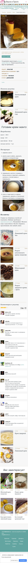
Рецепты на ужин (27, 7)
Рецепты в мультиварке (2, 7)
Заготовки (8, 541)
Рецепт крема (5, 56)
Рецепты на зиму (21, 7)
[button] (26, 2)
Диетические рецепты (25, 6)
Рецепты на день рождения (12, 7)
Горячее (14, 538)
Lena (3, 82)
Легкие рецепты (19, 6)
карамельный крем (6, 222)
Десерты (21, 538)
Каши (21, 541)
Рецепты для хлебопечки (0, 7)
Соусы (21, 544)
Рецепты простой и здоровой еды (10, 1)
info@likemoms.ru (6, 534)
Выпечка (6, 538)
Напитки (7, 544)
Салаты (14, 544)
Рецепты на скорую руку (16, 7)
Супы (14, 546)
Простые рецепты (8, 6)
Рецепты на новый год (23, 7)
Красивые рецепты (4, 6)
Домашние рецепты (14, 6)
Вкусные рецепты (17, 6)
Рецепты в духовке (10, 7)
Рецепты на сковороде (6, 7)
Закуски (15, 541)
